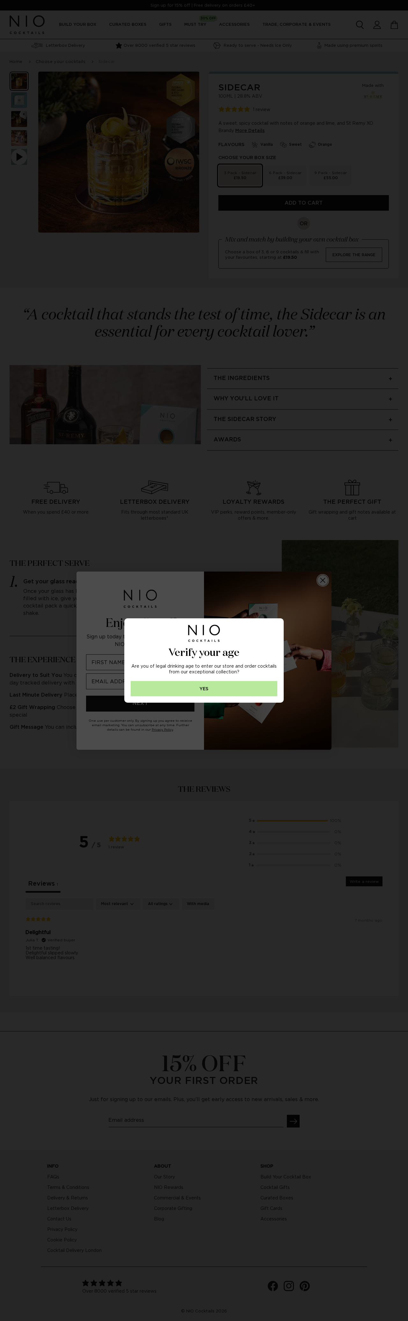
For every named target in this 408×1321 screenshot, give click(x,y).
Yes (204, 689)
